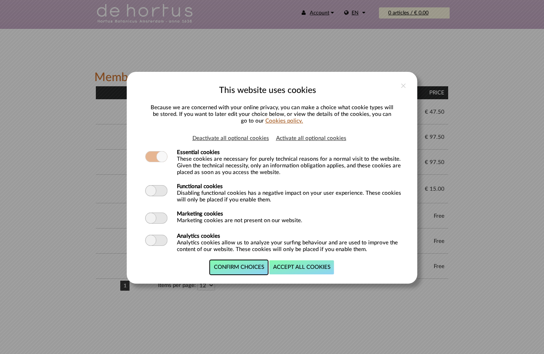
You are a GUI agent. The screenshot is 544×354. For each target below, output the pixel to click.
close (403, 85)
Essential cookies (198, 152)
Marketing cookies (200, 214)
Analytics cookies (198, 236)
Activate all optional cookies (311, 138)
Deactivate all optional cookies (230, 138)
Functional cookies (200, 186)
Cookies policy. (284, 121)
